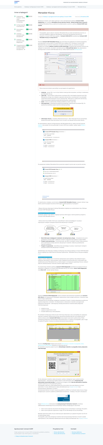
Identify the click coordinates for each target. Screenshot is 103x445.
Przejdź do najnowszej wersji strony (75, 2)
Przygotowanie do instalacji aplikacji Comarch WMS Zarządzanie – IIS (21, 47)
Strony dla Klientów (59, 432)
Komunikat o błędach (19, 30)
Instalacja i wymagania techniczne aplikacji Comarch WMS (57, 16)
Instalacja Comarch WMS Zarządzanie (20, 35)
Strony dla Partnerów (59, 433)
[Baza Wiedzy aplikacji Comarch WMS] (16, 2)
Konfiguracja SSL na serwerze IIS (20, 25)
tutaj (39, 254)
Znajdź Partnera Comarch (78, 433)
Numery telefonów (77, 432)
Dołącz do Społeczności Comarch (24, 436)
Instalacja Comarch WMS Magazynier (20, 41)
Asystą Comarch (74, 387)
